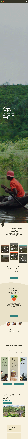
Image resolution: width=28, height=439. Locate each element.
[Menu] (26, 1)
